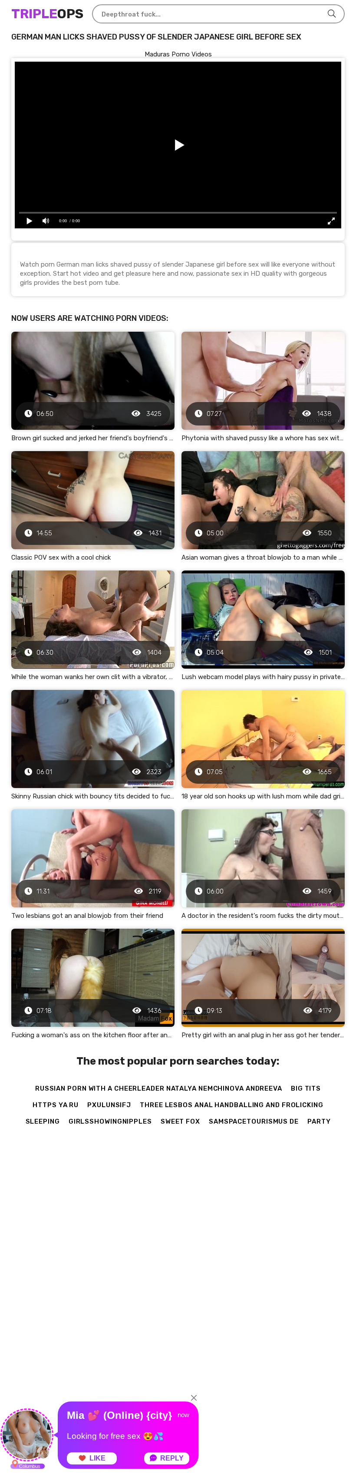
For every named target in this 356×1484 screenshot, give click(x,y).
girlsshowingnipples (110, 1121)
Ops (47, 14)
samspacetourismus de (254, 1121)
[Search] (332, 14)
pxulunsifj (109, 1105)
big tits (306, 1088)
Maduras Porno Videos (178, 54)
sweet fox (180, 1121)
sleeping (43, 1121)
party (319, 1121)
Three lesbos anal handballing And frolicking (231, 1105)
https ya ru (56, 1105)
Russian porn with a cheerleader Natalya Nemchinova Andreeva (158, 1088)
